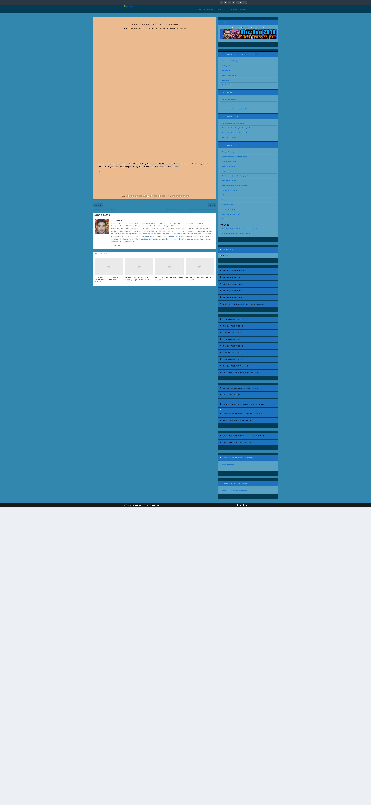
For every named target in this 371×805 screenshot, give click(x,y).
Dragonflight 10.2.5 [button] (233, 326)
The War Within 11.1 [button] (232, 291)
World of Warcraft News (165, 28)
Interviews (208, 9)
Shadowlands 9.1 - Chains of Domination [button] (243, 404)
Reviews (219, 9)
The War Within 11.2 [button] (232, 277)
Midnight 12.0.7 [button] (230, 92)
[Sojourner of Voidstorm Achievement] (200, 266)
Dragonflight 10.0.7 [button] (233, 359)
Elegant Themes (137, 505)
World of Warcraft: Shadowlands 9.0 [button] (242, 414)
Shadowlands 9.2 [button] (231, 395)
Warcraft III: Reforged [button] (235, 483)
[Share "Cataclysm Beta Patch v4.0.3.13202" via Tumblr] (140, 196)
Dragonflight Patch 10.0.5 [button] (236, 366)
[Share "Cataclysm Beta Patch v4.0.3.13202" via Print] (163, 196)
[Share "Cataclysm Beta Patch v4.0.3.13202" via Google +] (136, 196)
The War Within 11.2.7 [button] (233, 271)
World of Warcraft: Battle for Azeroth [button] (244, 436)
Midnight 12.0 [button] (229, 145)
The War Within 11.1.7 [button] (233, 284)
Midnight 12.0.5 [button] (230, 116)
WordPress (155, 505)
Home (199, 9)
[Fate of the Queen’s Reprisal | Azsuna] (169, 266)
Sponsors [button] (228, 250)
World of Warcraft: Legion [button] (237, 442)
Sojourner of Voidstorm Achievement (199, 277)
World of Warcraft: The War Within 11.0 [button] (243, 304)
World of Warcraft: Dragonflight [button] (241, 373)
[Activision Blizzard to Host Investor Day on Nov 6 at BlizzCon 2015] (109, 266)
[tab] (248, 22)
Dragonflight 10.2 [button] (232, 333)
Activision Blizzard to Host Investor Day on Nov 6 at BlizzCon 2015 (107, 278)
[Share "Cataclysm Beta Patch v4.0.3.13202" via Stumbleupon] (156, 196)
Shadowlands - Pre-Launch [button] (237, 421)
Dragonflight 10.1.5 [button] (233, 346)
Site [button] (225, 22)
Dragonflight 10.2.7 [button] (233, 319)
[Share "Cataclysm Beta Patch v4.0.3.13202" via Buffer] (152, 196)
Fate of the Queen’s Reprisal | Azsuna (169, 277)
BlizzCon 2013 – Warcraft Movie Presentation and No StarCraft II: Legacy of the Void (137, 279)
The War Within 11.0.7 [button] (233, 297)
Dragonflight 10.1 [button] (232, 353)
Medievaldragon (137, 28)
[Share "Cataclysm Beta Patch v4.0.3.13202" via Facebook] (129, 196)
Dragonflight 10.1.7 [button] (233, 339)
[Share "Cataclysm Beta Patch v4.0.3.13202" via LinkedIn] (148, 196)
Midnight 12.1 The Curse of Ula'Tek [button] (240, 54)
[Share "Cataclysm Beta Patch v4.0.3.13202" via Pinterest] (144, 196)
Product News (231, 9)
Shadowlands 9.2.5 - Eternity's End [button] (240, 388)
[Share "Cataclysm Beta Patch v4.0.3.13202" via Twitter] (132, 196)
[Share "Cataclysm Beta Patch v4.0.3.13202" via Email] (159, 196)
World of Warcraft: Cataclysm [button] (239, 458)
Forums (243, 9)
